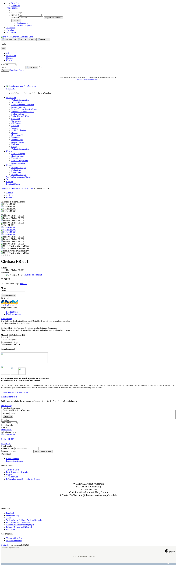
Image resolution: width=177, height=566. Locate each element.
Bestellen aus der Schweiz (17, 472)
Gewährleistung (12, 515)
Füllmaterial (16, 170)
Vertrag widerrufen (14, 538)
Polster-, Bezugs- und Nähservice (20, 527)
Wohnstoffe (11, 55)
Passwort (15, 18)
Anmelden (8, 416)
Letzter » (9, 197)
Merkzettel (10, 28)
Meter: (3, 288)
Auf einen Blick (12, 470)
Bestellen (15, 3)
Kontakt (13, 177)
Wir (8, 177)
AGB (8, 518)
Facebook (10, 513)
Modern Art (16, 137)
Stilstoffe (15, 125)
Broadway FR (17, 135)
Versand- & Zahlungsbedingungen (20, 525)
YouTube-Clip (12, 477)
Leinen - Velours (18, 107)
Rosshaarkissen (17, 156)
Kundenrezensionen (14, 314)
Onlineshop (5, 545)
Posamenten (16, 172)
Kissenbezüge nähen (19, 160)
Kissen (9, 60)
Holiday (14, 132)
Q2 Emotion (16, 123)
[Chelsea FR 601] (8, 227)
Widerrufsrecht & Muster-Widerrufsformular (24, 520)
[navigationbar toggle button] (9, 39)
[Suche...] (32, 67)
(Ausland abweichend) (33, 275)
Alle (8, 53)
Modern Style (17, 139)
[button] (2, 214)
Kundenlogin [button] (11, 8)
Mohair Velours (17, 114)
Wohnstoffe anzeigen (20, 100)
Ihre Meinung (6, 405)
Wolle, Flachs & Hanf (20, 116)
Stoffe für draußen (18, 130)
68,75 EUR (5, 444)
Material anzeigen (18, 167)
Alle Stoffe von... (18, 102)
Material (9, 58)
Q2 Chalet (15, 118)
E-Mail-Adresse (7, 448)
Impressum (15, 5)
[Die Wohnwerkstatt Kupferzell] (17, 37)
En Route (15, 144)
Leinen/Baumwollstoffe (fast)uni (24, 109)
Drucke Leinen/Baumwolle (22, 104)
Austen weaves (17, 142)
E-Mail (14, 15)
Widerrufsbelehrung (14, 540)
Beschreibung (11, 312)
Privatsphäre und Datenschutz (18, 522)
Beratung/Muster (24, 177)
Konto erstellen (23, 23)
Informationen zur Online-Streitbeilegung (23, 479)
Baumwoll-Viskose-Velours (22, 111)
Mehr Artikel (6, 430)
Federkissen (16, 158)
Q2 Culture (16, 121)
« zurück (9, 193)
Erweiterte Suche (17, 70)
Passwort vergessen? (25, 25)
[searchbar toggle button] (43, 39)
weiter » (9, 195)
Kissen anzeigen (18, 153)
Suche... (42, 67)
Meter (3, 290)
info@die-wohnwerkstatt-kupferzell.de (88, 79)
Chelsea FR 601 (7, 439)
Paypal (9, 474)
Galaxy (14, 146)
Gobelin (14, 128)
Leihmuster (10, 529)
